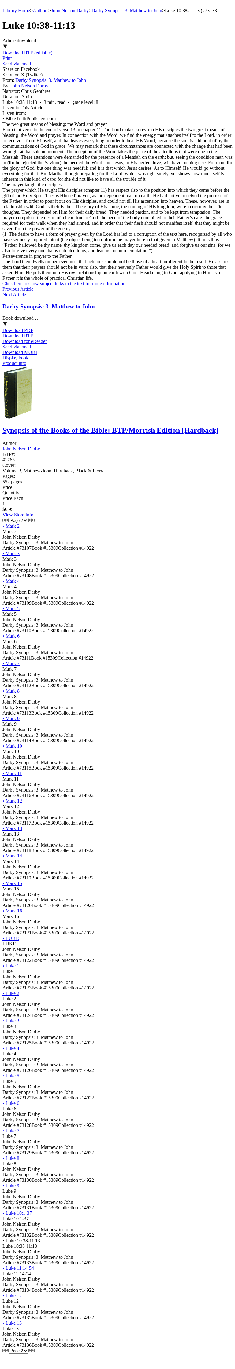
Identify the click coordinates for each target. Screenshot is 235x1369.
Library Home (16, 10)
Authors (40, 10)
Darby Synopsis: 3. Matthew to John (126, 10)
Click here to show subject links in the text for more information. (64, 283)
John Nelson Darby (70, 10)
